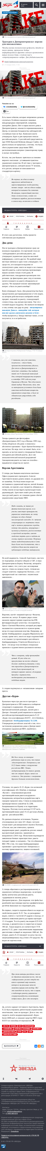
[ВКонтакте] (35, 1046)
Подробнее (15, 1131)
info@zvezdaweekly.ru (14, 1111)
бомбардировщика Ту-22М (25, 720)
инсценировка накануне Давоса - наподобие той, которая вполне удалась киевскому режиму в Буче (22, 310)
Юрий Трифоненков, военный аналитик (18, 62)
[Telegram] (42, 1046)
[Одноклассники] (39, 1046)
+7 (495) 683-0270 (12, 1113)
